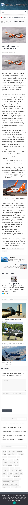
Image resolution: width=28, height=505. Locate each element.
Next (16, 264)
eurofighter (6, 470)
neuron (11, 479)
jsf (3, 476)
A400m (9, 454)
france (4, 473)
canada (16, 459)
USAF (19, 487)
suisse (11, 484)
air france (21, 454)
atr (18, 457)
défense (17, 468)
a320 (12, 248)
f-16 (12, 470)
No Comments (12, 52)
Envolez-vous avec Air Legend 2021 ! (11, 319)
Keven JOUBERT (10, 51)
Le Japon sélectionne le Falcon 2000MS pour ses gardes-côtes (16, 260)
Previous (12, 257)
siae (17, 481)
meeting (8, 476)
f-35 (16, 470)
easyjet (4, 251)
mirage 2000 (16, 476)
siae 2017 (5, 484)
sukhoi (16, 484)
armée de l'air (11, 457)
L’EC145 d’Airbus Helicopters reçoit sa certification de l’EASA (11, 267)
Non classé (5, 52)
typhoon (14, 487)
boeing (4, 459)
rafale (12, 481)
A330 (9, 451)
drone (11, 468)
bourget (10, 459)
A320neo (17, 248)
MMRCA (5, 479)
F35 (20, 470)
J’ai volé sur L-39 (6, 362)
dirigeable (16, 465)
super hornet (6, 487)
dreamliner (5, 468)
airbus (22, 248)
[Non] (26, 499)
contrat (5, 462)
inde (21, 473)
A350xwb (19, 451)
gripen (10, 473)
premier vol (17, 479)
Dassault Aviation (7, 465)
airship (4, 457)
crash (10, 462)
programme (6, 481)
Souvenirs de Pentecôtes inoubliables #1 (13, 343)
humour (16, 473)
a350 (13, 451)
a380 (4, 454)
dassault (16, 462)
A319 (8, 248)
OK (14, 502)
